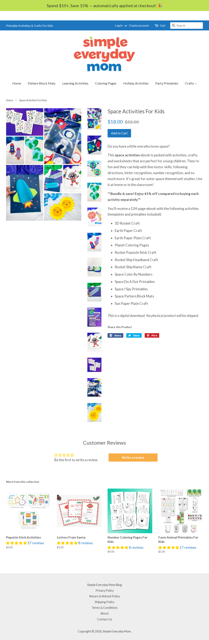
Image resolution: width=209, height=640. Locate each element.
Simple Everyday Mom (117, 631)
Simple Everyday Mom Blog (104, 585)
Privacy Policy (105, 590)
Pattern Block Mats (42, 83)
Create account (139, 25)
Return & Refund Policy (104, 596)
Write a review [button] (133, 457)
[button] (16, 543)
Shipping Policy (104, 602)
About (104, 613)
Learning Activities (75, 83)
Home (16, 83)
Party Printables (166, 83)
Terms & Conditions (105, 607)
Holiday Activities (136, 83)
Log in (119, 25)
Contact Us (104, 619)
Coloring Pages (106, 83)
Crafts (190, 83)
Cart (163, 25)
